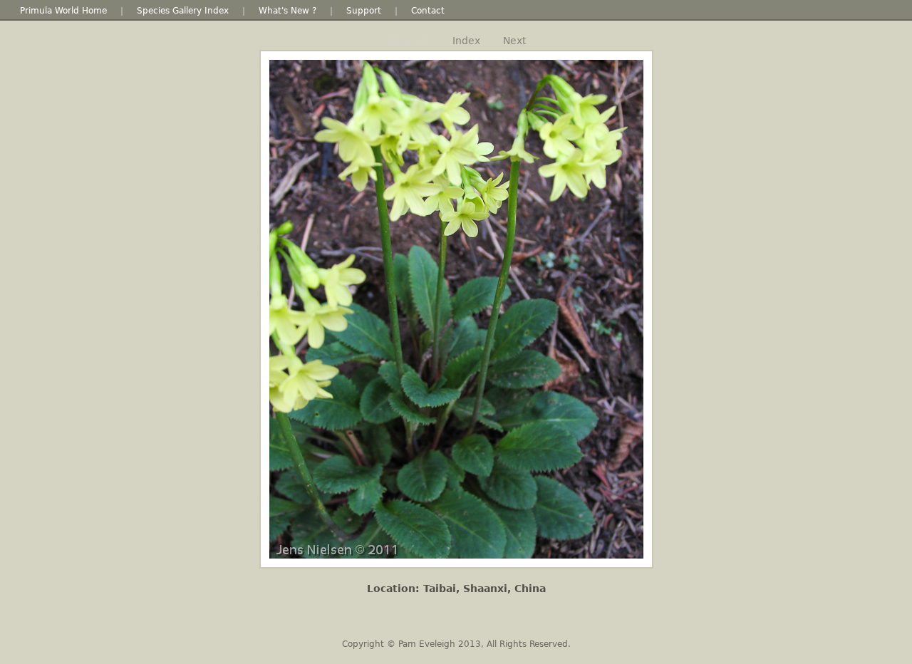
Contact (428, 11)
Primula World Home (63, 11)
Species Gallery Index (183, 11)
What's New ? (287, 11)
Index (466, 40)
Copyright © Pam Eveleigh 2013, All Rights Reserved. (456, 644)
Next (514, 40)
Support (363, 11)
